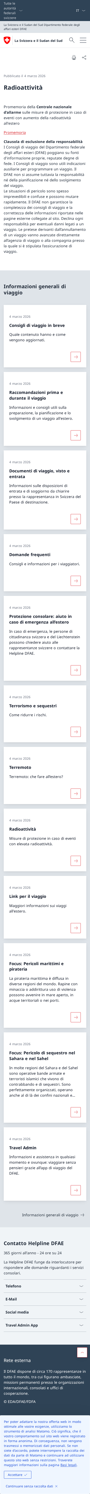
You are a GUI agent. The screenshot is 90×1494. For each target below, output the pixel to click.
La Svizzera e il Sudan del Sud (39, 40)
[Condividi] (84, 57)
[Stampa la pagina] (74, 57)
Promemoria (15, 132)
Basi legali (68, 1465)
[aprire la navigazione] (83, 40)
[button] (82, 1352)
